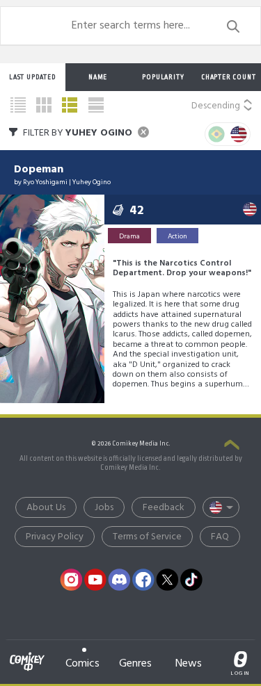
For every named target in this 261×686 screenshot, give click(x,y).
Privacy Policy (55, 537)
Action (177, 236)
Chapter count (228, 77)
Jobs (104, 508)
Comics (82, 663)
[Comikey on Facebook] (143, 580)
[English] (239, 134)
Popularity (163, 77)
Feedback (163, 508)
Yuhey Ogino (91, 182)
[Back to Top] (232, 446)
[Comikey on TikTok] (191, 580)
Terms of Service (147, 537)
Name (97, 77)
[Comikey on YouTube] (95, 580)
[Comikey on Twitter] (167, 580)
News (188, 663)
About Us (45, 508)
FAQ (220, 537)
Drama (129, 236)
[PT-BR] (216, 134)
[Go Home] (27, 654)
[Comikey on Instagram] (71, 580)
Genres (135, 663)
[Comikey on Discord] (119, 580)
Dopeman (38, 170)
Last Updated (32, 77)
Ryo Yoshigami (45, 182)
